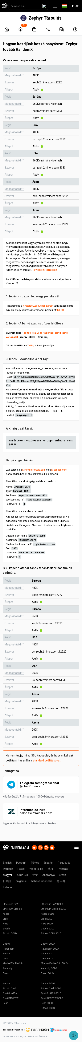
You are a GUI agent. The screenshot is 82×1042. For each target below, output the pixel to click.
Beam (6, 973)
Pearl (5, 1003)
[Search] (44, 6)
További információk (44, 269)
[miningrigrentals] (58, 1030)
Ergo (5, 919)
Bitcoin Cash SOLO (51, 988)
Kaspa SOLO (47, 914)
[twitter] (34, 847)
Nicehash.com (59, 469)
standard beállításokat (46, 760)
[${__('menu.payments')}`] (34, 29)
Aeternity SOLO (49, 968)
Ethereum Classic (12, 909)
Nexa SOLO (47, 923)
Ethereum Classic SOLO (53, 909)
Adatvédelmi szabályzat (14, 1036)
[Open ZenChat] (73, 1035)
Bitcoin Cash (9, 988)
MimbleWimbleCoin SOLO (54, 963)
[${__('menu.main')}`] (7, 29)
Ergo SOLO (46, 919)
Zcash (6, 928)
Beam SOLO (47, 973)
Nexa (5, 923)
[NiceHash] (37, 1030)
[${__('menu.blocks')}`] (20, 29)
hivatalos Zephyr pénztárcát (38, 305)
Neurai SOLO (47, 953)
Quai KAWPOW (10, 998)
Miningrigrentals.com (34, 469)
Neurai (6, 953)
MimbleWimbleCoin (13, 963)
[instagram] (40, 847)
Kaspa (6, 914)
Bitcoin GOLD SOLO (51, 933)
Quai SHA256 (10, 993)
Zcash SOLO (47, 928)
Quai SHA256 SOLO (51, 993)
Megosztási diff (14, 75)
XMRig (31, 345)
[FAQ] (61, 29)
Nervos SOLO (48, 983)
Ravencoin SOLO (50, 948)
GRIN (5, 958)
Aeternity (7, 968)
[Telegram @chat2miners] (52, 847)
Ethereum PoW (10, 904)
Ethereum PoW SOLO (52, 904)
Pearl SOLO (47, 1003)
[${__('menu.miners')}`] (48, 29)
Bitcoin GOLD (10, 933)
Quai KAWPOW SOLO (52, 998)
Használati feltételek (38, 1036)
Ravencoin (8, 948)
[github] (46, 847)
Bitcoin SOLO (48, 1008)
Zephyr (6, 943)
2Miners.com (20, 1023)
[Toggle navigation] (55, 6)
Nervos (6, 983)
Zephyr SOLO (48, 943)
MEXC (60, 310)
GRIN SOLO (47, 958)
